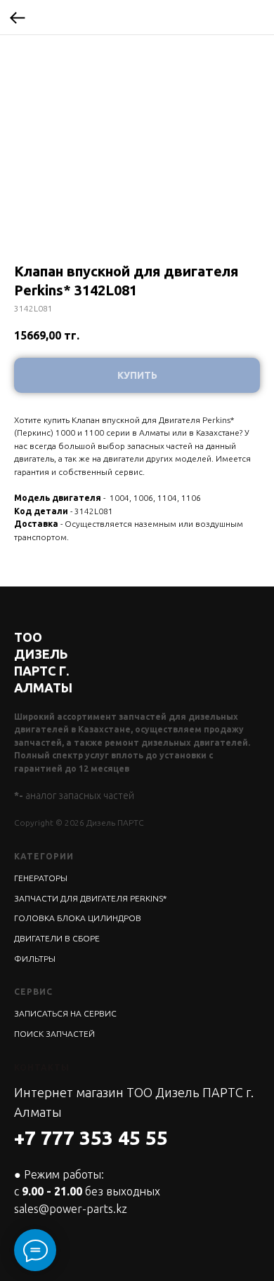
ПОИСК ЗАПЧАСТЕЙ (54, 1033)
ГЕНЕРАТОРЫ (40, 878)
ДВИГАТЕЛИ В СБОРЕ (57, 938)
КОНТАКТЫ (42, 1067)
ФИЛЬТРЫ (35, 958)
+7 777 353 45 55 (91, 1137)
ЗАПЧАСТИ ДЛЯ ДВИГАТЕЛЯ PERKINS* (90, 898)
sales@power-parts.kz (70, 1208)
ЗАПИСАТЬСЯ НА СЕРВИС (65, 1013)
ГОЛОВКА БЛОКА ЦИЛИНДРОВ (77, 918)
